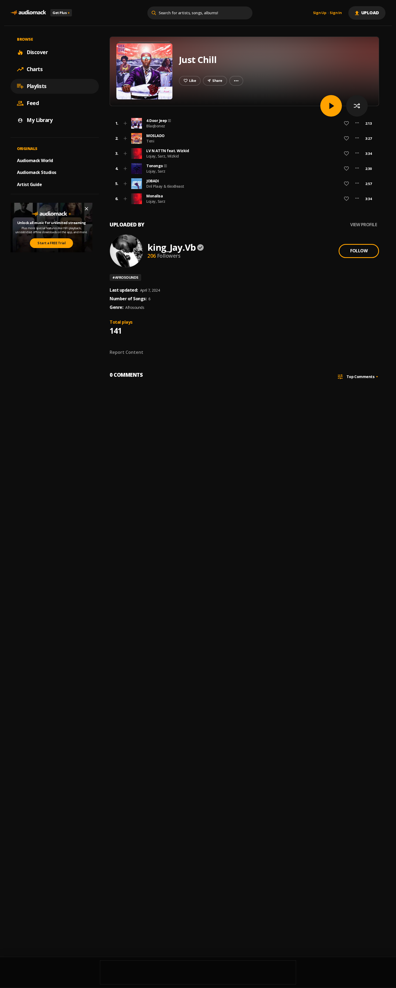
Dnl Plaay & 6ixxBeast (165, 186)
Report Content (126, 352)
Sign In (336, 13)
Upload (370, 13)
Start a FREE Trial (51, 242)
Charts (35, 69)
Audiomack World (35, 160)
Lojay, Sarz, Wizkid (162, 156)
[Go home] (28, 13)
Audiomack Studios (36, 172)
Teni (150, 141)
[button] (243, 123)
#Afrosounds (125, 277)
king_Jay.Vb (171, 247)
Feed (33, 103)
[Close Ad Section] (86, 208)
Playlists (37, 86)
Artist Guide (29, 184)
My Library (40, 120)
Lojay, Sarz (155, 171)
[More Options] (357, 123)
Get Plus (61, 12)
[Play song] (331, 106)
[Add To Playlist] (125, 123)
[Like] (346, 123)
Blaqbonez (155, 125)
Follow (358, 251)
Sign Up (319, 13)
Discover (37, 52)
